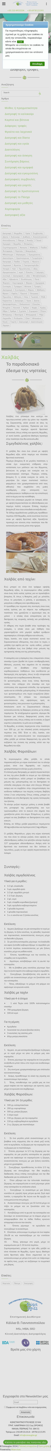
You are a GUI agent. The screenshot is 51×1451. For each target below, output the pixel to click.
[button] (37, 64)
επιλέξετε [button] (24, 45)
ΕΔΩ (20, 42)
